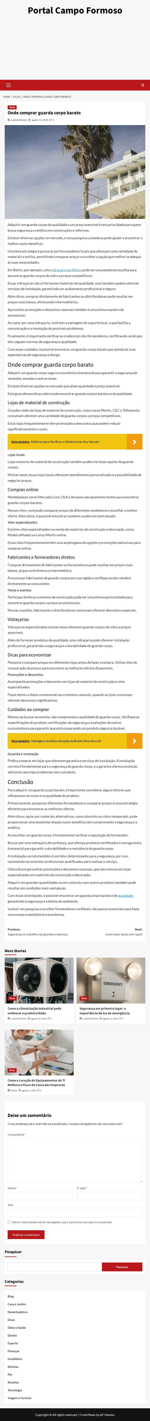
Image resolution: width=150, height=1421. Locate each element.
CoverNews (88, 1415)
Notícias (13, 1366)
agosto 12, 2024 (40, 119)
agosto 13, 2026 (110, 1018)
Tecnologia (15, 1390)
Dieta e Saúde (17, 1327)
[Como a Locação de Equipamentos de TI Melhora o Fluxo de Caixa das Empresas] (39, 1052)
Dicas (12, 107)
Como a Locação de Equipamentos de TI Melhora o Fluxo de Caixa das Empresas (36, 1083)
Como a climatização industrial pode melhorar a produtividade (34, 1011)
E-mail (82, 1188)
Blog (11, 1296)
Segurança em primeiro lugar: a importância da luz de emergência (104, 1011)
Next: (123, 932)
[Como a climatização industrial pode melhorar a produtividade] (39, 981)
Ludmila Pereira (19, 119)
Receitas (13, 1382)
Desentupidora (18, 1312)
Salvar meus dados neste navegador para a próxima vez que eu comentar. (62, 1222)
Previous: (38, 932)
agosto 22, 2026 (38, 1018)
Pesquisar (13, 1252)
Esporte (13, 1343)
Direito (12, 1335)
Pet (10, 1374)
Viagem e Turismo (19, 1398)
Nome (13, 1188)
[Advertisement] (75, 50)
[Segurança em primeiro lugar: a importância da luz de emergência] (111, 981)
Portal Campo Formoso (75, 10)
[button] (8, 85)
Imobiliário (15, 1359)
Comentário (17, 1134)
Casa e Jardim (17, 1304)
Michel (14, 1090)
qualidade (125, 895)
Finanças (13, 1351)
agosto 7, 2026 (29, 1090)
